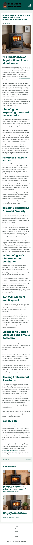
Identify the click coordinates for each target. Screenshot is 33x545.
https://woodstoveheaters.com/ (10, 450)
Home (16, 526)
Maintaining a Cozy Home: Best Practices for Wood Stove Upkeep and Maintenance (15, 513)
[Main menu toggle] (29, 5)
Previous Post (5, 459)
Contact (16, 534)
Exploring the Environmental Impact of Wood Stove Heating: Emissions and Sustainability (14, 488)
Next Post (29, 459)
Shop (16, 529)
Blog (16, 536)
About (16, 531)
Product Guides (15, 491)
